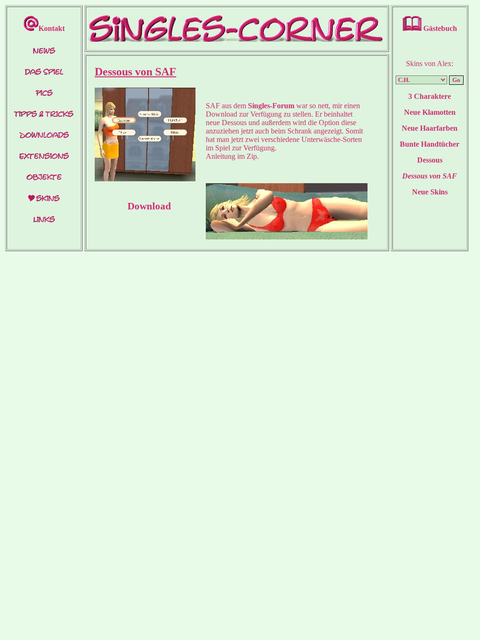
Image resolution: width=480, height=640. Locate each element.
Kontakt (51, 28)
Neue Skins (430, 192)
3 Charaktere (429, 96)
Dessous (429, 160)
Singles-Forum (271, 106)
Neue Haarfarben (430, 128)
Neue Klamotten (430, 112)
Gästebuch (439, 28)
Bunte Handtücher (429, 144)
